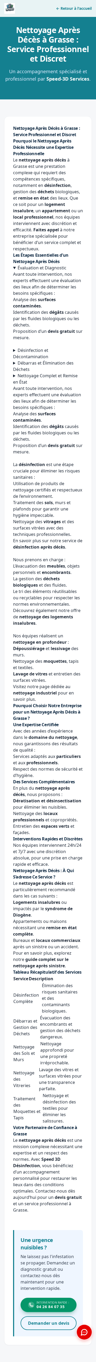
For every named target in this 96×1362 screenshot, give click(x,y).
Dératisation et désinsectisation (47, 801)
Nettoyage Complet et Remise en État (45, 379)
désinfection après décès (39, 547)
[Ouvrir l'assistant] (84, 1332)
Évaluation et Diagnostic (42, 268)
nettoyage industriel (35, 693)
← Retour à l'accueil (74, 8)
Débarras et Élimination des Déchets (43, 366)
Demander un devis (48, 1323)
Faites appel (46, 230)
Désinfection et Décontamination (30, 353)
